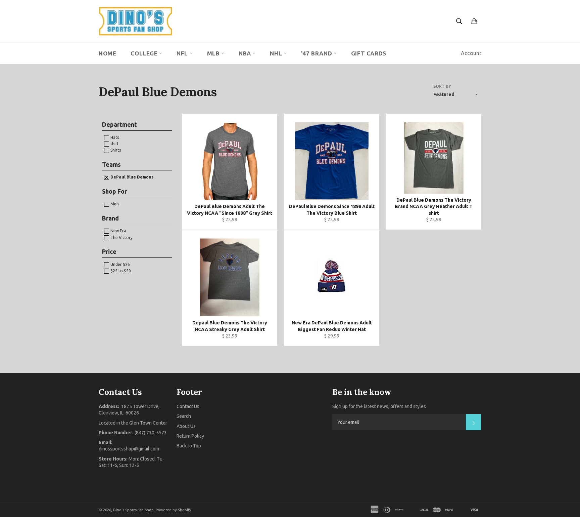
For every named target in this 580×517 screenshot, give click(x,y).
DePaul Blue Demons (131, 177)
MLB (214, 53)
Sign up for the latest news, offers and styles (379, 406)
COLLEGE (145, 53)
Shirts (115, 150)
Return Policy (190, 436)
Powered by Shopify (173, 510)
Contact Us (188, 406)
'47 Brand (317, 53)
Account (471, 53)
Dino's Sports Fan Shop (133, 510)
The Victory (121, 237)
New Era (117, 231)
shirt (114, 144)
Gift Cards (368, 53)
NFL (183, 53)
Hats (114, 137)
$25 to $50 (120, 271)
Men (114, 204)
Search (184, 416)
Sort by (442, 86)
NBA (245, 53)
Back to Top (189, 445)
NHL (276, 53)
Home (107, 53)
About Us (186, 426)
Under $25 (119, 264)
